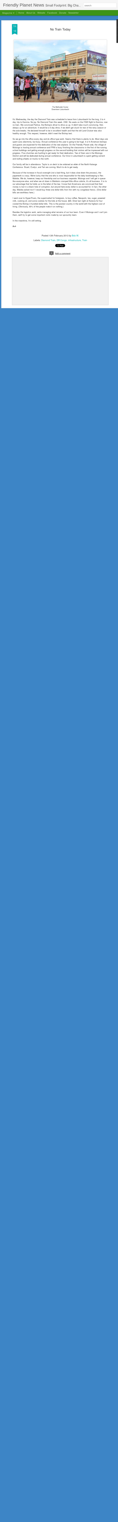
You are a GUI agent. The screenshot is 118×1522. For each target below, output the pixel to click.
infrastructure (74, 240)
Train (84, 240)
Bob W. (75, 235)
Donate (62, 12)
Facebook (52, 12)
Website (41, 12)
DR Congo (62, 240)
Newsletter (73, 12)
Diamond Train (48, 240)
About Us (30, 12)
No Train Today (60, 29)
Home (21, 12)
